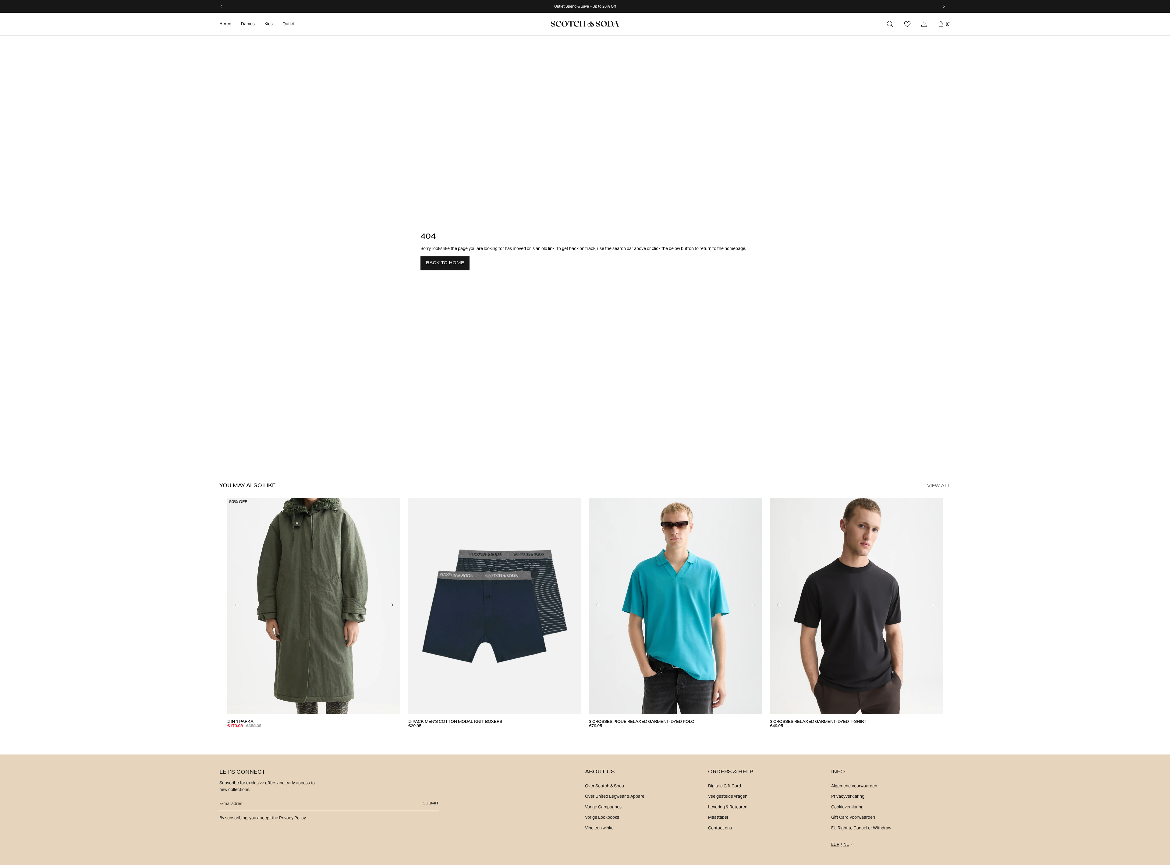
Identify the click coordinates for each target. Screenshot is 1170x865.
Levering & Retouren (727, 807)
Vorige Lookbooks (602, 817)
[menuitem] (225, 24)
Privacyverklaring (847, 796)
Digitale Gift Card (724, 786)
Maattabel (718, 817)
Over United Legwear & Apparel (615, 796)
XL (286, 735)
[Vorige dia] (236, 606)
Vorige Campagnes (603, 807)
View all (939, 486)
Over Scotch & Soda (604, 786)
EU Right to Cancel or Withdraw (861, 828)
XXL (480, 735)
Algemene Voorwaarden (854, 786)
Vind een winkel (600, 828)
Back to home (445, 263)
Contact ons (720, 828)
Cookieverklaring (847, 807)
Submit (431, 803)
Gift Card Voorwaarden (853, 817)
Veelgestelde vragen (727, 796)
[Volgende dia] (391, 606)
